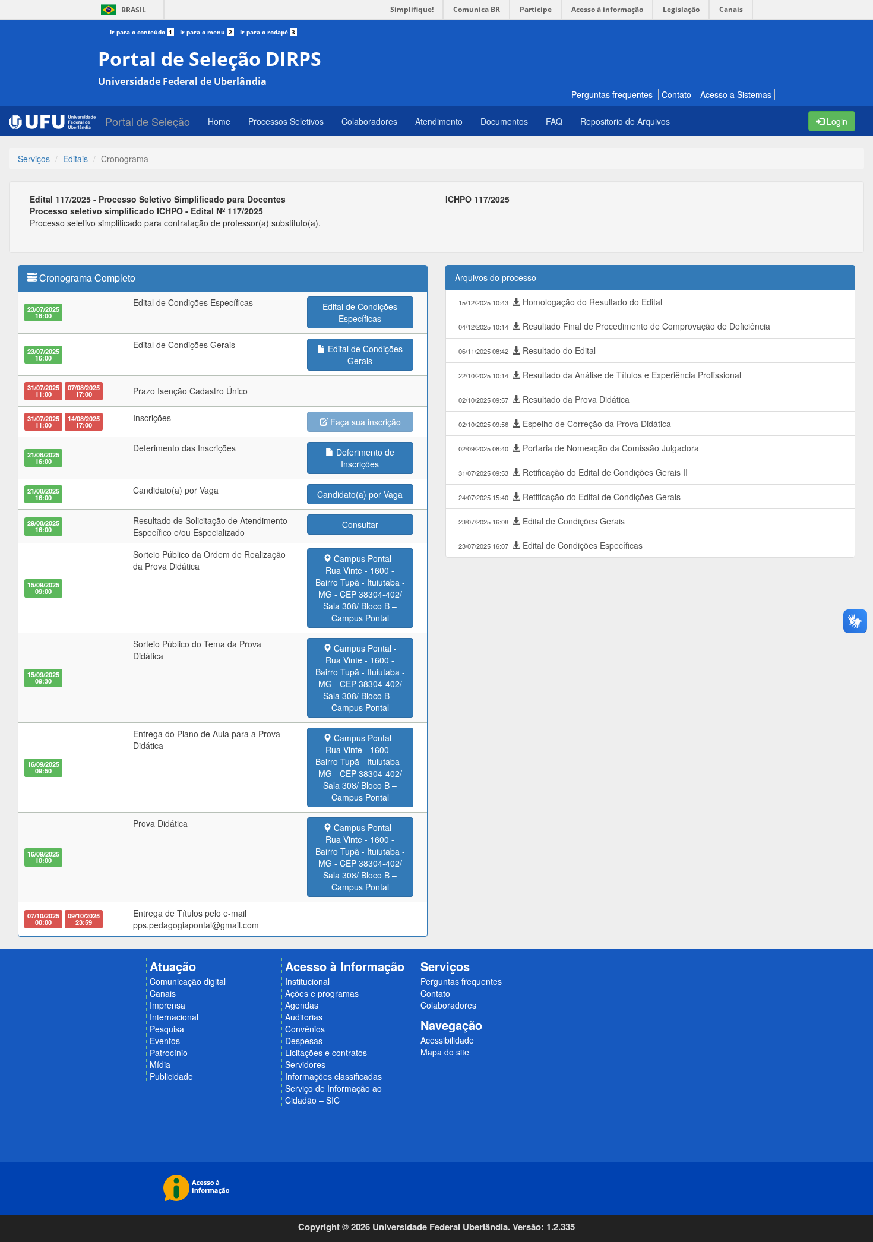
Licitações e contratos (326, 1052)
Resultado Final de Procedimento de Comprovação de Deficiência (614, 326)
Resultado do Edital (527, 350)
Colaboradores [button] (369, 121)
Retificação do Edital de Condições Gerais (569, 497)
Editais (75, 159)
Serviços (34, 159)
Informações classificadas (333, 1076)
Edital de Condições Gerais (541, 521)
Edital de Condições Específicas (550, 545)
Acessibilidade (447, 1040)
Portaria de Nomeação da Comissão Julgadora (578, 448)
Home (219, 121)
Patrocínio (169, 1052)
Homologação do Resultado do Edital (560, 302)
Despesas (303, 1041)
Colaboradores (448, 1005)
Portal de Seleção (147, 121)
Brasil (121, 10)
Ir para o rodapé (267, 32)
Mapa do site (444, 1052)
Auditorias (303, 1017)
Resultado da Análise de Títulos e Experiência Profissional (599, 375)
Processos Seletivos (286, 121)
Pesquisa (167, 1029)
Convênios (305, 1029)
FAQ (554, 121)
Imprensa (167, 1005)
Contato (676, 94)
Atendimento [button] (439, 121)
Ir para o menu (206, 32)
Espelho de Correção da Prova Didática (564, 423)
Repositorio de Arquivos (625, 121)
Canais (163, 993)
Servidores (305, 1064)
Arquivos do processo (495, 277)
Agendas (301, 1005)
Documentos (504, 121)
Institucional (307, 981)
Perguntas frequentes (612, 94)
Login (835, 121)
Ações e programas (322, 993)
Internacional (174, 1017)
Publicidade (171, 1076)
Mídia (160, 1064)
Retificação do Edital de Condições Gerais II (573, 472)
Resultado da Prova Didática (544, 399)
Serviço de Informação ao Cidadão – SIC (333, 1094)
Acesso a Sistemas (735, 94)
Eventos (165, 1041)
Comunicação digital (188, 981)
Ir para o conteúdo (141, 32)
